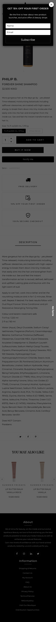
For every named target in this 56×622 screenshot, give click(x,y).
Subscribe (28, 39)
